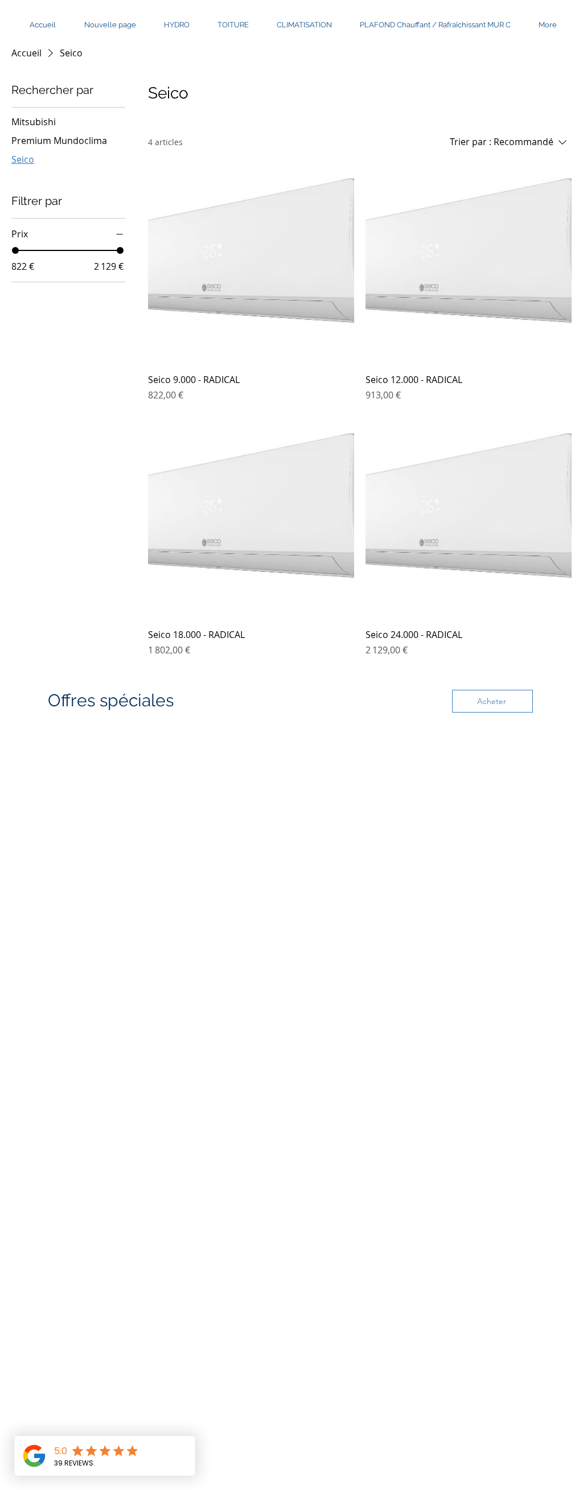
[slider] (15, 250)
